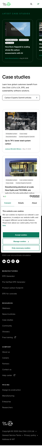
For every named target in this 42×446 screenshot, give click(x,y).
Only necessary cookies (21, 248)
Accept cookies (21, 235)
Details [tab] (21, 203)
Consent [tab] (7, 203)
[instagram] (13, 261)
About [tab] (34, 203)
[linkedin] (4, 261)
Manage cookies (19, 241)
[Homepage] (7, 4)
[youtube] (8, 261)
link (4, 225)
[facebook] (17, 261)
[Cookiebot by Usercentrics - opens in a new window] (29, 196)
